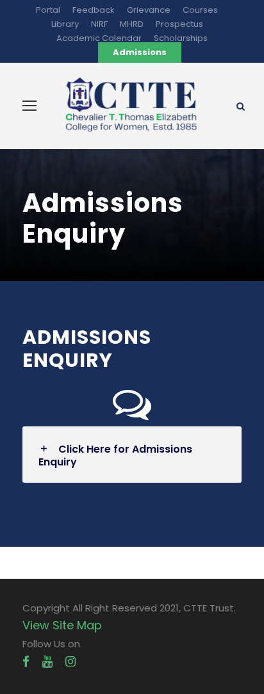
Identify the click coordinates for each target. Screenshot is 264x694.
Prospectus (179, 24)
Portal (48, 10)
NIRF (99, 24)
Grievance (148, 10)
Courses (200, 10)
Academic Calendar (99, 38)
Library (65, 24)
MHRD (132, 24)
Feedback (93, 10)
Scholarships (181, 38)
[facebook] (25, 661)
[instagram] (70, 661)
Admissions (140, 52)
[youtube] (47, 661)
